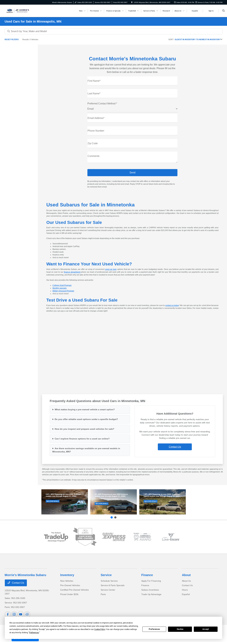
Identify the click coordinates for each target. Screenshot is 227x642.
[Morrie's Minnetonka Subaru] (19, 10)
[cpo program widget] (85, 537)
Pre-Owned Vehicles (70, 585)
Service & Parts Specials (112, 585)
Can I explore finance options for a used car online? (82, 438)
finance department (72, 272)
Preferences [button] (34, 633)
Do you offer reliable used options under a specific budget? (86, 419)
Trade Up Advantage (151, 594)
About (186, 575)
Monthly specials (60, 288)
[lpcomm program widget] (142, 537)
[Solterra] (113, 501)
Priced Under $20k (69, 594)
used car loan (111, 269)
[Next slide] (115, 517)
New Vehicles (66, 581)
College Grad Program (62, 285)
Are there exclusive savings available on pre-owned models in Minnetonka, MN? (86, 450)
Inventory (67, 575)
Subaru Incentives (150, 590)
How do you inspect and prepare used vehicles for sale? (84, 429)
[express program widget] (113, 537)
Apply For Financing (151, 581)
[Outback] (64, 501)
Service (106, 575)
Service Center (108, 590)
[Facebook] (8, 614)
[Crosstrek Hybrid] (162, 501)
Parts (103, 594)
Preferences (154, 629)
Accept (205, 629)
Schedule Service (109, 581)
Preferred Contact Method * (102, 103)
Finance (147, 575)
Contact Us (175, 446)
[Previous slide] (112, 517)
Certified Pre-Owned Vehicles (74, 590)
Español (186, 594)
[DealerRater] (27, 614)
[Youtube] (21, 614)
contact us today (172, 305)
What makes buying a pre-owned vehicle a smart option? (85, 409)
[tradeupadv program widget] (56, 537)
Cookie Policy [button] (99, 629)
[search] (223, 11)
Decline (180, 629)
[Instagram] (14, 614)
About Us (186, 581)
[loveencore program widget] (171, 537)
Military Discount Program (63, 291)
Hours (185, 590)
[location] (131, 2)
